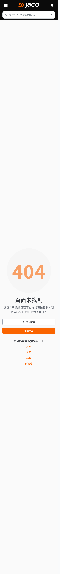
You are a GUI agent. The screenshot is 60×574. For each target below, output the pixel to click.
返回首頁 (30, 321)
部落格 (28, 363)
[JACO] (28, 5)
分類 (28, 352)
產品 (28, 347)
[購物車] (51, 5)
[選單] (5, 5)
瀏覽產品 (28, 330)
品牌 (28, 358)
